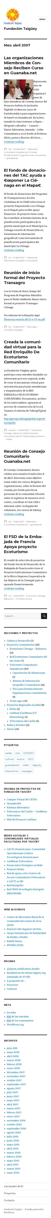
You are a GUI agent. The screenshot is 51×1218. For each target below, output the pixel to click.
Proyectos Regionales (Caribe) (24, 704)
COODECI (8, 330)
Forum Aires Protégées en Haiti (24, 865)
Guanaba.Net (14, 803)
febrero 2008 (14, 1064)
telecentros (11, 771)
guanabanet (12, 158)
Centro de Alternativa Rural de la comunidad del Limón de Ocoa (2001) (25, 921)
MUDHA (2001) (15, 945)
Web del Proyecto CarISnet (21, 819)
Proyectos (12, 984)
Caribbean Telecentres (20, 861)
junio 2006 (13, 1140)
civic (17, 753)
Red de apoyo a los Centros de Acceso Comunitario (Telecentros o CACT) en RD (26, 877)
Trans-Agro (32, 327)
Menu (42, 19)
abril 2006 (13, 1148)
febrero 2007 (14, 1112)
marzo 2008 (14, 1060)
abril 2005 (12, 1164)
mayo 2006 (13, 1144)
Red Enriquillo (15, 885)
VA (9, 149)
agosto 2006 (14, 1132)
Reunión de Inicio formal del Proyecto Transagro (24, 277)
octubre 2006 (14, 1124)
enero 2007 (13, 1116)
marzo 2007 (13, 1108)
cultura (9, 759)
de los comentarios (20, 1020)
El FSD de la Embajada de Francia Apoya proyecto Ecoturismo (23, 544)
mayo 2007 (13, 1100)
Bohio (13, 709)
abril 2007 (12, 1104)
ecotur (29, 599)
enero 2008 (13, 1068)
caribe (8, 753)
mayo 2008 (13, 1052)
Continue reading (14, 141)
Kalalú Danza (14, 941)
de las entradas (18, 1016)
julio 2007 (12, 1092)
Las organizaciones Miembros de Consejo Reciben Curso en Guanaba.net (23, 65)
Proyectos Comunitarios (21, 644)
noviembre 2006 (16, 1120)
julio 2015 (12, 1048)
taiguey (36, 765)
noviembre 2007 (16, 1076)
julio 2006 (12, 1136)
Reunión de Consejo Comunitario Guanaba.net (24, 456)
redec (9, 439)
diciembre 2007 (16, 1072)
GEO (30, 759)
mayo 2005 (13, 1160)
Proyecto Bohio (15, 869)
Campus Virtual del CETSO (22, 799)
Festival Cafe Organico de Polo (24, 929)
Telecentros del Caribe (23, 721)
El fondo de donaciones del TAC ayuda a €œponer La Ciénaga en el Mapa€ (25, 178)
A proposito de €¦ (13, 1186)
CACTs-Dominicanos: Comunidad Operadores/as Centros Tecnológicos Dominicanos (26, 853)
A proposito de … (16, 980)
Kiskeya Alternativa (18, 807)
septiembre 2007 (16, 1084)
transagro (18, 330)
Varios (10, 729)
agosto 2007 (14, 1088)
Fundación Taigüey (20, 29)
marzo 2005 (13, 1168)
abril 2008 (13, 1056)
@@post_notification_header (23, 968)
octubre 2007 (14, 1080)
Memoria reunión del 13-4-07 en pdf (24, 319)
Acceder (11, 1012)
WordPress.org (15, 1024)
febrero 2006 (14, 1156)
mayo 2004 (13, 1172)
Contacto (12, 988)
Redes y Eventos (37, 436)
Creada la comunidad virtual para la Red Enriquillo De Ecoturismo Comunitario (22, 351)
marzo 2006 (14, 1152)
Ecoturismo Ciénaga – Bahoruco (28, 648)
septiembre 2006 (16, 1128)
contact (12, 430)
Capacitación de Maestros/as (28, 672)
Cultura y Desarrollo (18, 640)
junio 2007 (13, 1096)
